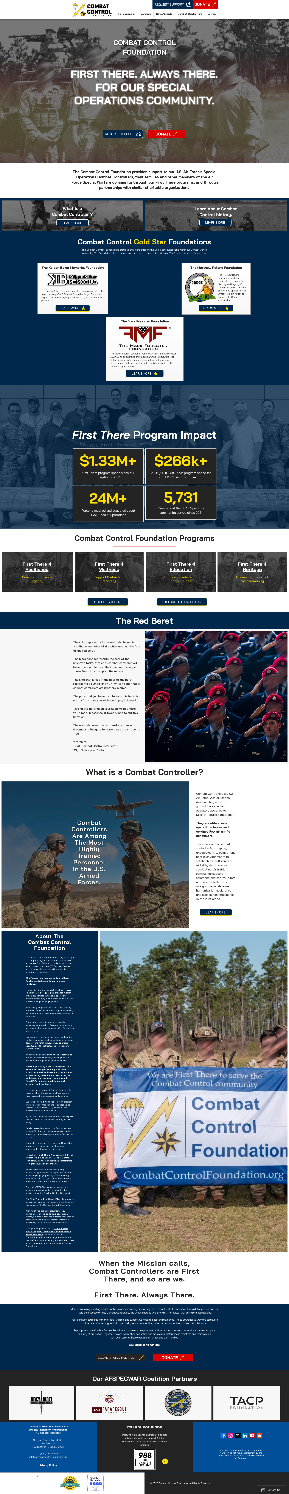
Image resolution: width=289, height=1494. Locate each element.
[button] (126, 14)
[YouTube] (252, 1435)
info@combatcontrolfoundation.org (48, 1456)
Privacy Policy (48, 1465)
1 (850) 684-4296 (48, 1453)
